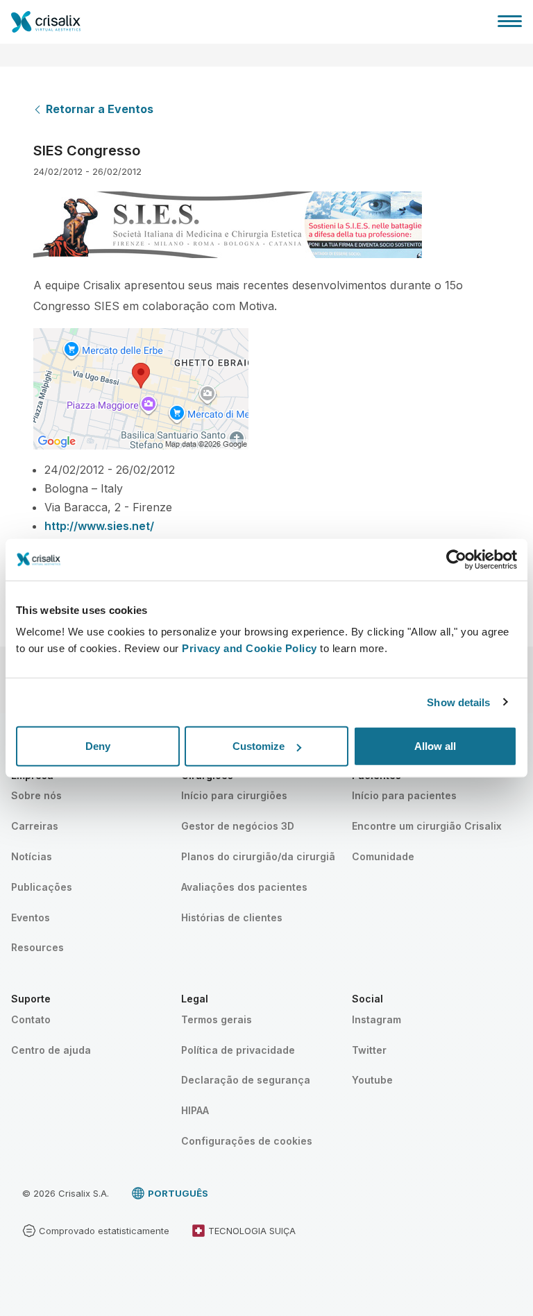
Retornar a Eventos (99, 109)
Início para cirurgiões (234, 795)
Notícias (31, 856)
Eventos (30, 917)
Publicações (41, 887)
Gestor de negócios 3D (237, 826)
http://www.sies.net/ (99, 526)
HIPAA (195, 1110)
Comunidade (383, 856)
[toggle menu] (510, 21)
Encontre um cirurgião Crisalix (427, 826)
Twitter (369, 1050)
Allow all (435, 746)
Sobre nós (36, 795)
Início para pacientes (404, 795)
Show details (458, 702)
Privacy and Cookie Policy (249, 648)
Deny (97, 746)
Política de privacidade (238, 1050)
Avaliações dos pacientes (244, 887)
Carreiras (34, 826)
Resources (37, 947)
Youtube (372, 1080)
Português (178, 1193)
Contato (31, 1019)
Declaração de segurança (245, 1080)
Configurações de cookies (246, 1141)
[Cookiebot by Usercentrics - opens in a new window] (456, 559)
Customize (258, 746)
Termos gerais (216, 1019)
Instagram (376, 1019)
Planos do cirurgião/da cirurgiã (258, 856)
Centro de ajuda (51, 1050)
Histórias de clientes (231, 917)
